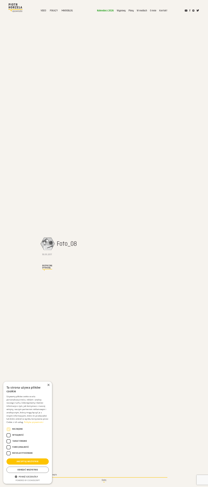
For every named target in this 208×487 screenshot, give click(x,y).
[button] (27, 476)
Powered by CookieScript (28, 480)
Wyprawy (121, 11)
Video (43, 11)
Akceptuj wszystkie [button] (28, 461)
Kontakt (163, 11)
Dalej (104, 480)
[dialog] (27, 433)
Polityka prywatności (33, 422)
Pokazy (54, 11)
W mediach (142, 11)
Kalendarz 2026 (105, 11)
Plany (131, 11)
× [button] (48, 385)
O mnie (153, 11)
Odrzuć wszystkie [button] (27, 469)
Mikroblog (67, 11)
